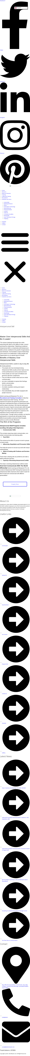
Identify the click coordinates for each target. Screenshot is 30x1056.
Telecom (6, 212)
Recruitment (5, 197)
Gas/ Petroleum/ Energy (9, 217)
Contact (4, 224)
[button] (15, 257)
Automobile (6, 202)
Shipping (6, 218)
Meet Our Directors (6, 193)
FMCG (5, 205)
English (19, 7)
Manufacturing (7, 208)
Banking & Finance (8, 203)
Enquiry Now (15, 484)
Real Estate (6, 215)
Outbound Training (6, 196)
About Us (4, 192)
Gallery (3, 223)
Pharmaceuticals (8, 209)
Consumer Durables (8, 214)
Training (4, 194)
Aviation (6, 211)
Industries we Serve (6, 199)
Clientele (4, 221)
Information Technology (9, 206)
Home (3, 190)
